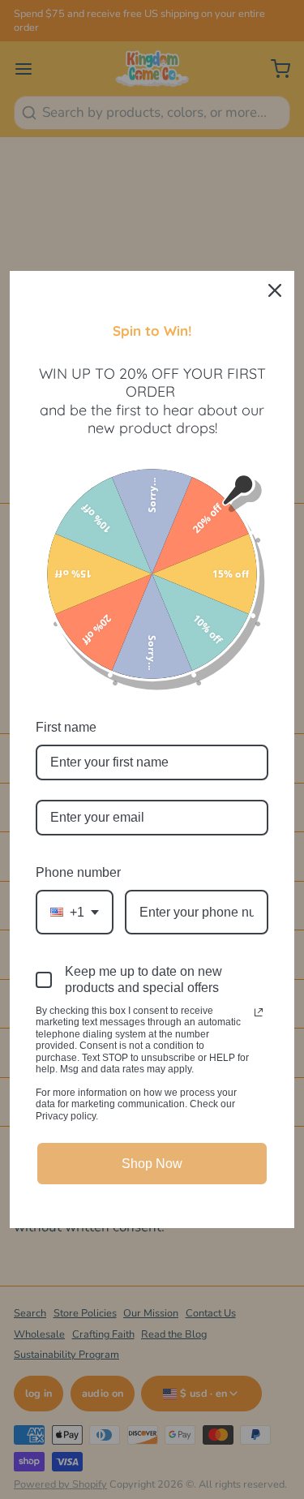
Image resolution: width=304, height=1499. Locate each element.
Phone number (78, 872)
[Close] (274, 290)
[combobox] (74, 912)
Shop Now (152, 1163)
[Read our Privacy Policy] (258, 1012)
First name (66, 727)
